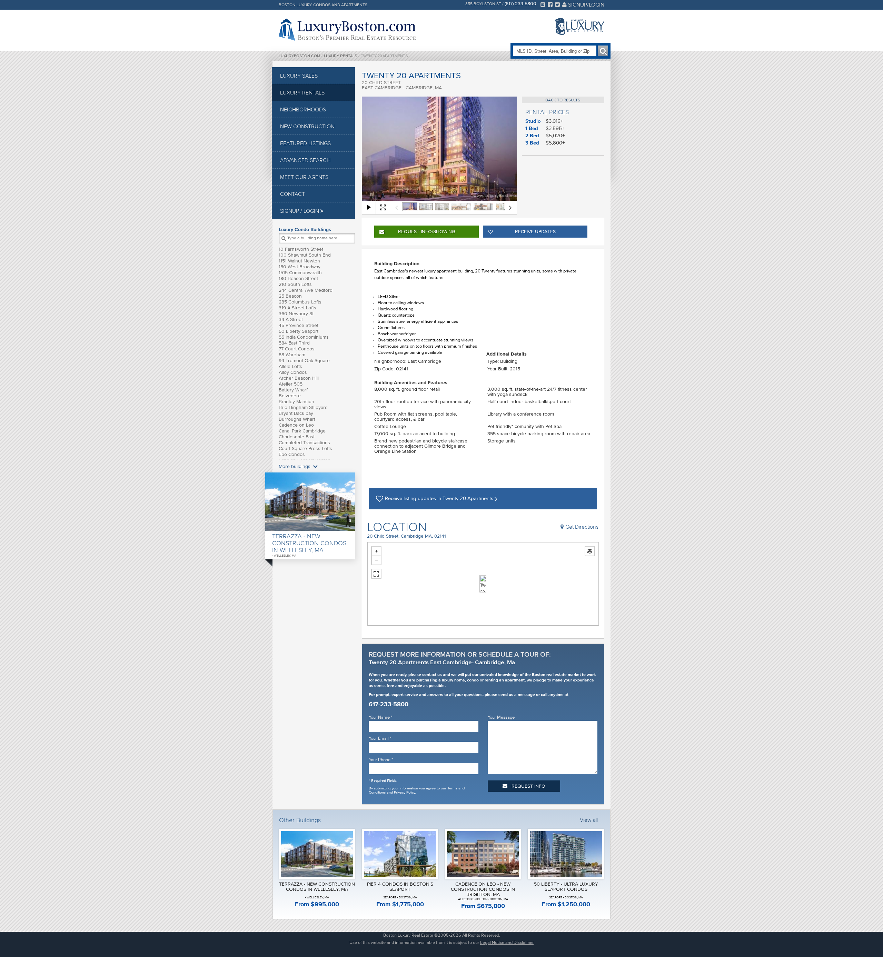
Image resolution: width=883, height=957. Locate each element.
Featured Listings (305, 143)
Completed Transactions (304, 442)
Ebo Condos (292, 454)
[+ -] (483, 583)
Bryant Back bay (296, 413)
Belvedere (290, 395)
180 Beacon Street (298, 278)
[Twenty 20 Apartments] (482, 583)
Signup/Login (585, 4)
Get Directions (581, 527)
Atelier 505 (290, 384)
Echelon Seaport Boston (304, 460)
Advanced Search (305, 160)
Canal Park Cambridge (302, 430)
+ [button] (376, 551)
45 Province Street (298, 325)
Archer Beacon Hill (299, 378)
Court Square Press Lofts (305, 448)
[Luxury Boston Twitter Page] (557, 4)
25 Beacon (290, 296)
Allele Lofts (290, 366)
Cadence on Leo (296, 425)
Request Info (426, 231)
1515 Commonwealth (300, 272)
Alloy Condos (293, 372)
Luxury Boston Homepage (347, 30)
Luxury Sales (299, 75)
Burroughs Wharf (297, 419)
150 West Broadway (299, 266)
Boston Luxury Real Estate (408, 935)
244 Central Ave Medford (306, 290)
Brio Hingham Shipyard (303, 407)
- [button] (376, 560)
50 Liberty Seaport (298, 331)
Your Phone (381, 759)
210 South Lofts (295, 284)
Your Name (380, 717)
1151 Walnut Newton (299, 260)
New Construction (307, 126)
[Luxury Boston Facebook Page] (550, 4)
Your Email (380, 738)
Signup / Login (300, 211)
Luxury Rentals (340, 56)
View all (589, 820)
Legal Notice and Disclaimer (507, 942)
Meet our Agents (304, 177)
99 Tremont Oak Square (304, 360)
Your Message (501, 717)
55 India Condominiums (304, 337)
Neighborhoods (303, 109)
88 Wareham (292, 354)
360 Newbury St (296, 313)
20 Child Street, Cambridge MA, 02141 (406, 536)
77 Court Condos (297, 348)
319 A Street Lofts (297, 307)
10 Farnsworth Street (301, 249)
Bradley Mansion (296, 401)
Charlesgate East (297, 436)
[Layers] (589, 551)
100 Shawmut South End (305, 255)
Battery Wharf (293, 389)
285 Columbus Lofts (300, 302)
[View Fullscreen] (376, 573)
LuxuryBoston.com (299, 56)
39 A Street (291, 319)
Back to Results (562, 100)
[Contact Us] (542, 4)
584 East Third (294, 343)
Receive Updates (535, 231)
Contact (292, 194)
